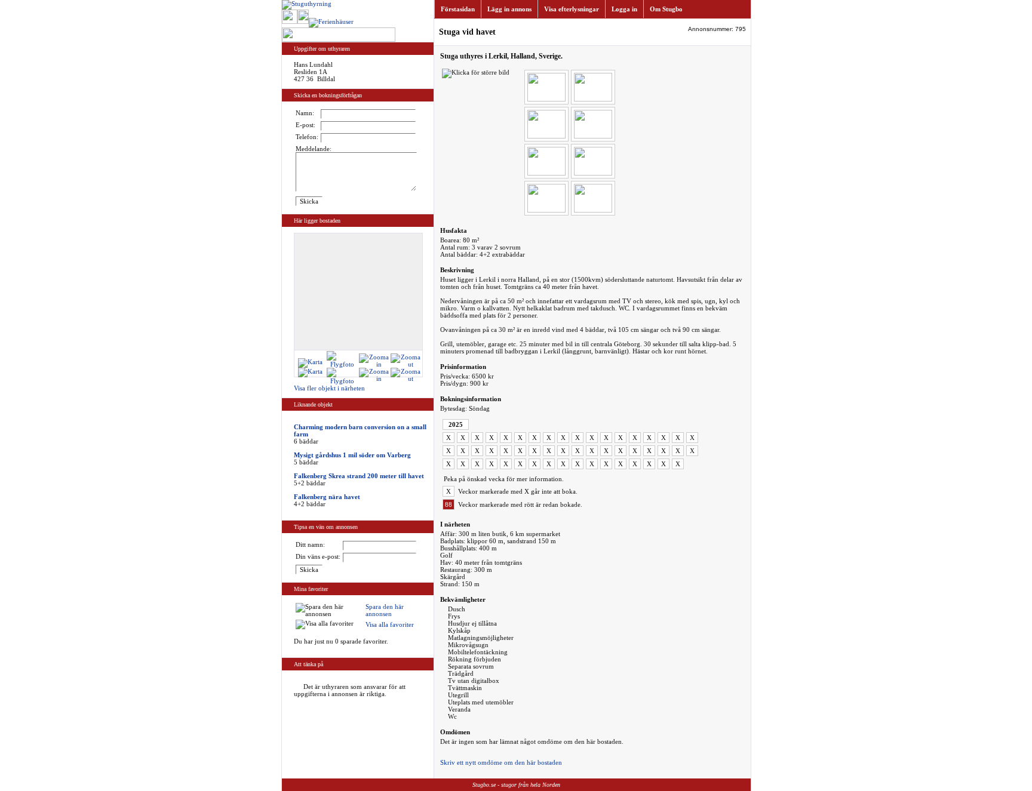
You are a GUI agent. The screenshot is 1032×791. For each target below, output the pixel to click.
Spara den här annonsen (385, 610)
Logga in (624, 9)
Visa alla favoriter (390, 624)
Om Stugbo (666, 9)
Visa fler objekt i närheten (329, 388)
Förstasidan (458, 9)
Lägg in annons (509, 9)
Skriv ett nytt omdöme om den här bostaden (501, 762)
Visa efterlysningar (571, 9)
